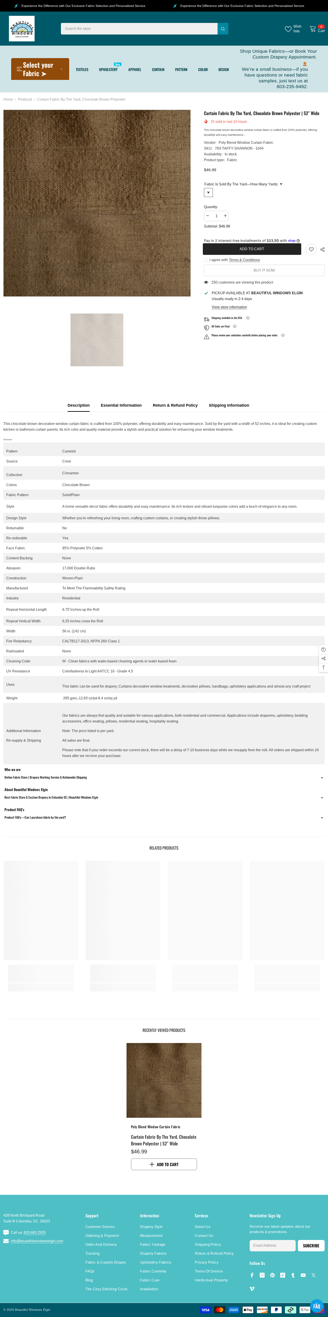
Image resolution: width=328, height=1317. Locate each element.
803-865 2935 (35, 1232)
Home (8, 99)
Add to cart (253, 249)
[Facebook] (252, 1275)
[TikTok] (283, 1275)
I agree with (219, 260)
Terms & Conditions (244, 260)
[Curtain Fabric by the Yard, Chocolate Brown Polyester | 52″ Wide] (164, 1080)
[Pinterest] (272, 1275)
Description (79, 405)
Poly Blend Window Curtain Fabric (246, 142)
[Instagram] (262, 1275)
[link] (311, 249)
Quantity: (211, 207)
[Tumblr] (293, 1275)
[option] (97, 203)
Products (25, 99)
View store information (229, 307)
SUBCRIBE (311, 1245)
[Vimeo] (252, 1289)
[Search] (144, 28)
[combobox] (139, 28)
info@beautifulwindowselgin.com (37, 1241)
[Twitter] (313, 1275)
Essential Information (121, 405)
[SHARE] (321, 249)
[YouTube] (303, 1275)
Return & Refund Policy (175, 405)
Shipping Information (229, 405)
